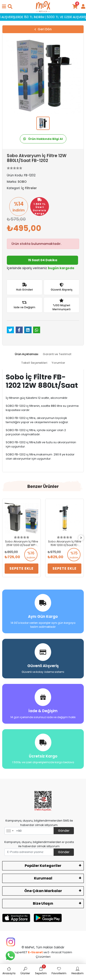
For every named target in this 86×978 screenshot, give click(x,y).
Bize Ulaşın (43, 903)
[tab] (26, 354)
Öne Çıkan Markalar (43, 890)
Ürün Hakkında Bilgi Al (45, 139)
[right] (81, 538)
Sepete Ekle (21, 568)
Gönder (63, 830)
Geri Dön (45, 29)
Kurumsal (43, 878)
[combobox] (10, 830)
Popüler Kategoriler (43, 865)
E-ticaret (35, 952)
